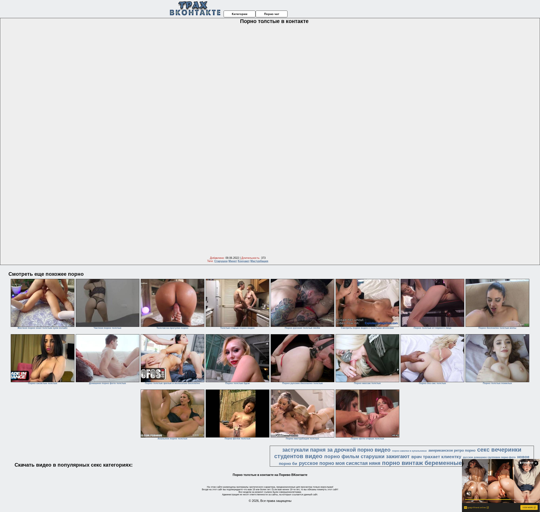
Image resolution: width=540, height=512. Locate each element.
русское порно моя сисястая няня (339, 463)
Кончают (244, 261)
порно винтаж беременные (422, 463)
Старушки (221, 261)
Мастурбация (259, 261)
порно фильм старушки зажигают (367, 456)
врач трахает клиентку (436, 456)
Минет (232, 261)
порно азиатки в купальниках (409, 451)
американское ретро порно (451, 450)
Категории (239, 14)
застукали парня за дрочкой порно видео (336, 450)
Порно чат (271, 14)
